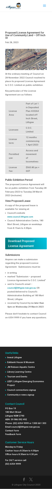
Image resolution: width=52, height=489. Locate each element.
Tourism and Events (17, 376)
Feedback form (13, 434)
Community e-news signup (20, 394)
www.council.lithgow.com (20, 216)
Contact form (12, 430)
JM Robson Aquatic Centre (21, 367)
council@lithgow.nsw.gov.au (21, 288)
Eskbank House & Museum (20, 362)
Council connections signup (21, 390)
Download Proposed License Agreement (21, 243)
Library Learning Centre (19, 372)
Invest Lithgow (14, 357)
